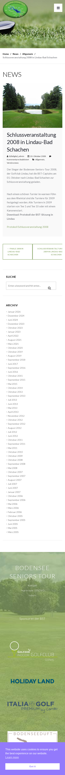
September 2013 (16, 395)
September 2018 (16, 359)
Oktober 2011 (15, 439)
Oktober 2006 (15, 496)
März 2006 (13, 507)
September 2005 (16, 520)
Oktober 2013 (15, 391)
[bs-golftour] (15, 9)
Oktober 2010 (15, 451)
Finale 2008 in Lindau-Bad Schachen (16, 252)
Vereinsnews (13, 163)
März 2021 (13, 343)
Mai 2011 (12, 448)
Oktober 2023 (15, 327)
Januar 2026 (14, 311)
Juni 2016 (13, 371)
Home (6, 54)
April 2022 (13, 335)
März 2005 (13, 532)
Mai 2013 (12, 407)
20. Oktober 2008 (38, 156)
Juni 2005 (13, 524)
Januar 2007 (14, 492)
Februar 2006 (15, 512)
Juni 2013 (13, 403)
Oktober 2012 (15, 419)
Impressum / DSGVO (32, 590)
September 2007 (16, 476)
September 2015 (16, 379)
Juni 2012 (13, 435)
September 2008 (16, 463)
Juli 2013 (12, 399)
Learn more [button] (12, 757)
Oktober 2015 (15, 375)
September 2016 (16, 367)
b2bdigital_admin (16, 156)
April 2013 (13, 411)
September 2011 (16, 443)
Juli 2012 (12, 431)
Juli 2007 (12, 483)
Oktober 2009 (15, 455)
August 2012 (15, 427)
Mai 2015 (12, 383)
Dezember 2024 (16, 315)
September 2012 (16, 423)
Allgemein (39, 159)
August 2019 (15, 355)
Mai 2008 (12, 468)
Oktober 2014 (15, 387)
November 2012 (16, 415)
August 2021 (15, 339)
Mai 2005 (12, 527)
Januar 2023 (14, 331)
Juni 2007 (13, 487)
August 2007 (15, 479)
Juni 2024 (13, 319)
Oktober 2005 (15, 516)
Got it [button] (32, 766)
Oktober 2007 (15, 472)
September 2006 (16, 500)
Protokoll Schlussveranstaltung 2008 (27, 226)
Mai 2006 (12, 503)
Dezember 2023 (16, 323)
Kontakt (32, 585)
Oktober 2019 (15, 351)
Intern (32, 595)
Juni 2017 (13, 363)
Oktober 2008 (15, 459)
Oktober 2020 (15, 347)
